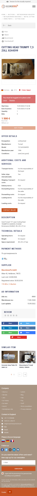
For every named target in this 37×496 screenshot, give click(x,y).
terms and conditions (26, 484)
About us (5, 392)
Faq (22, 400)
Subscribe (19, 468)
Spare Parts (8, 19)
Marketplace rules (7, 409)
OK (10, 492)
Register (12, 100)
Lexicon (23, 392)
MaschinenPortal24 (9, 270)
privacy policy (6, 485)
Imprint (4, 406)
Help (22, 397)
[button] (25, 374)
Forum (6, 429)
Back (9, 25)
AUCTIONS (11, 14)
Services (4, 395)
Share (10, 323)
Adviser (6, 432)
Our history (5, 400)
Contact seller (9, 210)
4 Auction (12, 284)
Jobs (3, 397)
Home (3, 14)
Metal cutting (29, 16)
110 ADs (5, 284)
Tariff (22, 403)
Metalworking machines (12, 16)
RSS (5, 426)
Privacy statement (26, 409)
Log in (5, 100)
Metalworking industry (26, 14)
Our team (5, 403)
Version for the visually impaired (20, 1)
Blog (22, 395)
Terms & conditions (26, 406)
